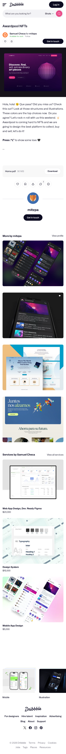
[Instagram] (35, 727)
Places (33, 747)
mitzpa (33, 33)
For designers (11, 716)
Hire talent (27, 716)
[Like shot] (5, 41)
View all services (55, 454)
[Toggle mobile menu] (4, 4)
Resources (45, 747)
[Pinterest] (41, 727)
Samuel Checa (17, 33)
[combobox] (23, 13)
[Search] (59, 13)
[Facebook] (30, 727)
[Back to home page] (16, 5)
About (31, 721)
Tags (25, 747)
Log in (56, 4)
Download (53, 171)
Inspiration (41, 716)
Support (41, 721)
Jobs (18, 747)
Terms (32, 742)
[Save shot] (11, 41)
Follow (27, 36)
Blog (23, 721)
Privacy (41, 742)
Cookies (52, 742)
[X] (24, 727)
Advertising (55, 716)
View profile (57, 235)
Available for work (16, 36)
